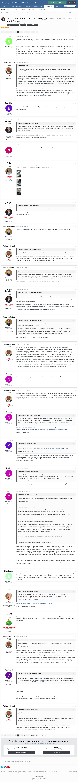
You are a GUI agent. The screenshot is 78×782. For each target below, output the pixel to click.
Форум (3, 9)
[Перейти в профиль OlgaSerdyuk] (8, 675)
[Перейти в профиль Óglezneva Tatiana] (8, 231)
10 (29, 31)
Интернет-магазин (16, 6)
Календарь (15, 9)
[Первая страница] (2, 32)
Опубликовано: (22, 36)
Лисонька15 (8, 145)
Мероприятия (37, 6)
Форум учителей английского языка (18, 2)
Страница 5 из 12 (43, 31)
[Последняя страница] (37, 32)
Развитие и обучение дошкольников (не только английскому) (43, 23)
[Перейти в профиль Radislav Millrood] (8, 70)
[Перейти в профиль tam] (8, 596)
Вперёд (33, 31)
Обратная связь (39, 776)
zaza (8, 491)
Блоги (8, 9)
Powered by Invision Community (39, 779)
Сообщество (49, 6)
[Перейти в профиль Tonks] (8, 171)
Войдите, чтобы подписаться (58, 18)
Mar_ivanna (9, 440)
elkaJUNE (9, 614)
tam (9, 588)
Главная (5, 6)
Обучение (27, 6)
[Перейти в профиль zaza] (8, 496)
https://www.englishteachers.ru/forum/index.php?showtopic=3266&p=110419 (35, 603)
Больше (58, 6)
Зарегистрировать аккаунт (21, 752)
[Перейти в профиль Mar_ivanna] (8, 445)
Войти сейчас (57, 752)
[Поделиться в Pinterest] (9, 767)
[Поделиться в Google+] (7, 767)
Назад (5, 31)
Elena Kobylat (8, 571)
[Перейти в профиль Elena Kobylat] (8, 576)
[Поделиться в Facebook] (5, 767)
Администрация (31, 9)
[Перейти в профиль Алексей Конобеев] (3, 19)
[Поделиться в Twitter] (2, 767)
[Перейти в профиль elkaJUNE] (8, 622)
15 (75, 18)
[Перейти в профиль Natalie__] (8, 379)
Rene (9, 36)
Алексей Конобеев (15, 23)
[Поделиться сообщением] (75, 36)
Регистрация (72, 2)
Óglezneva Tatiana (9, 226)
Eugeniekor (9, 103)
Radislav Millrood (9, 62)
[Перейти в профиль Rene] (8, 41)
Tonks (9, 163)
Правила (23, 9)
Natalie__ (9, 374)
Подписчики (69, 18)
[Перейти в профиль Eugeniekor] (8, 108)
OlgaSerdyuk (9, 670)
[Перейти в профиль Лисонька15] (8, 150)
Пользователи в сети (43, 9)
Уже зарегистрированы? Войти (57, 2)
